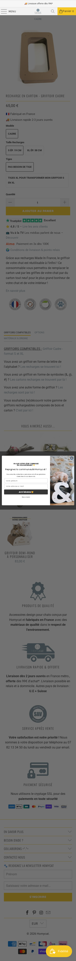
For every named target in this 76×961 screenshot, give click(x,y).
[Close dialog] (71, 458)
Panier (68, 11)
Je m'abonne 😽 (26, 492)
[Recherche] (53, 11)
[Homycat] (38, 11)
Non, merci (26, 497)
